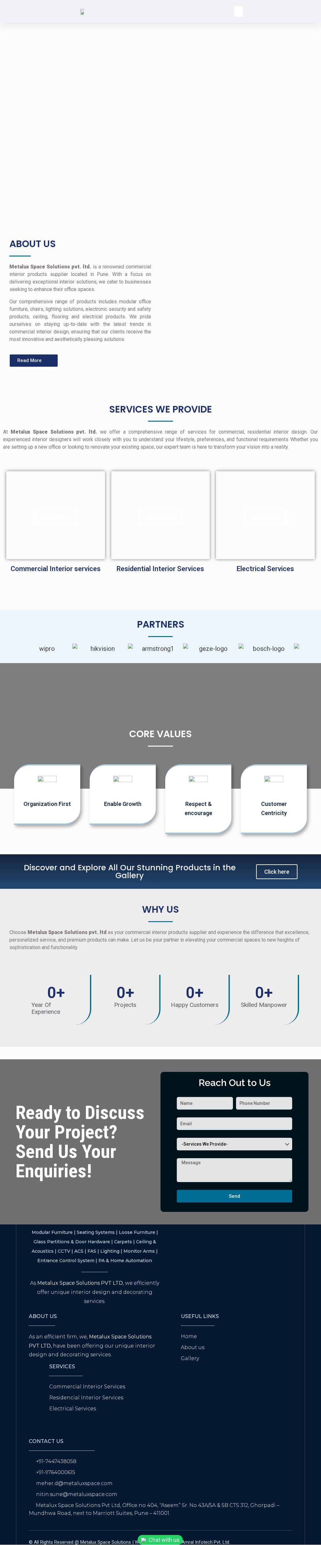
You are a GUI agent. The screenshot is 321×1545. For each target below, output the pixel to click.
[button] (238, 11)
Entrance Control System (65, 1260)
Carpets (123, 1242)
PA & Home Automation (125, 1260)
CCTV (64, 1251)
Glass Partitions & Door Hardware (72, 1242)
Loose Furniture (137, 1232)
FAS (91, 1251)
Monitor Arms (139, 1251)
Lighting (109, 1251)
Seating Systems (96, 1232)
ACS (78, 1251)
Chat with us (163, 1540)
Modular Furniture (52, 1232)
